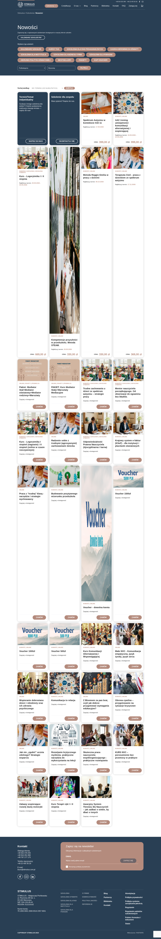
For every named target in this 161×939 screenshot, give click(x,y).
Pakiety (83, 60)
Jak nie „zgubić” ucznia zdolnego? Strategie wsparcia (31, 755)
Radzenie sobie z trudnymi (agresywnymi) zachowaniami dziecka (64, 443)
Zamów (39, 407)
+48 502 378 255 (24, 853)
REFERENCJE (87, 904)
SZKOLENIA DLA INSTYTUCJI (67, 905)
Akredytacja (130, 893)
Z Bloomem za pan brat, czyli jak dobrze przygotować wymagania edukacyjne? (96, 704)
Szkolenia (50, 6)
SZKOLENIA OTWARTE (69, 897)
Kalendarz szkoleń (31, 49)
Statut (127, 924)
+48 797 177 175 (24, 857)
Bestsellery (64, 60)
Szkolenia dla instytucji (33, 55)
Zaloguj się (133, 6)
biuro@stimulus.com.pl (26, 870)
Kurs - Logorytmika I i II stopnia (31, 177)
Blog (86, 6)
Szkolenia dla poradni (100, 55)
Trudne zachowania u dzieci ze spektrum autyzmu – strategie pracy (94, 392)
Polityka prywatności (133, 897)
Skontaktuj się (67, 141)
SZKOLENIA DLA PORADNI (67, 911)
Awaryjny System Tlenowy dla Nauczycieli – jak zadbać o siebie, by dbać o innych (96, 808)
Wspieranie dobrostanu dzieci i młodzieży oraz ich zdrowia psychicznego (31, 704)
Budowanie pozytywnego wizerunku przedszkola (64, 495)
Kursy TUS (54, 49)
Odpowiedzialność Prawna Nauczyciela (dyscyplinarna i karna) (95, 444)
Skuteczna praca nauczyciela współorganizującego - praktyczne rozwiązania (95, 756)
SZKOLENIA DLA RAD (69, 900)
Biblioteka (105, 6)
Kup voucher (100, 60)
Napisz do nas (36, 141)
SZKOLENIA (65, 893)
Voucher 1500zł (123, 493)
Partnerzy (94, 6)
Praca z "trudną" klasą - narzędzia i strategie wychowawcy (31, 496)
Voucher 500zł (58, 651)
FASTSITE (139, 933)
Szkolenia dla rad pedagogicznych (85, 49)
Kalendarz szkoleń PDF (31, 37)
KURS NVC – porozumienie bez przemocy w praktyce (126, 755)
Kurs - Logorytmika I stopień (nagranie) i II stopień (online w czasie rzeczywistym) (32, 446)
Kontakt (116, 6)
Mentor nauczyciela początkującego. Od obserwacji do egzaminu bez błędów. (128, 392)
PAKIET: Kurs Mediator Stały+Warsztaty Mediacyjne (63, 390)
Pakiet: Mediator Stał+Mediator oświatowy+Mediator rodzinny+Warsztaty (30, 391)
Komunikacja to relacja (63, 700)
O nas (76, 6)
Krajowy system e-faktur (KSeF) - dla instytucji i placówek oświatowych (128, 443)
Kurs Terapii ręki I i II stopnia (62, 805)
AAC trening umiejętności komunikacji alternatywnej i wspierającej (123, 125)
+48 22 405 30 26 (132, 1)
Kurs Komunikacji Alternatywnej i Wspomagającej (92, 654)
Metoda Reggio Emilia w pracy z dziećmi (95, 176)
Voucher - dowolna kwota (96, 607)
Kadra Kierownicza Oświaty (125, 49)
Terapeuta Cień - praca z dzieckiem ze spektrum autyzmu (127, 178)
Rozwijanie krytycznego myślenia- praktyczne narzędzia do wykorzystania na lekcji (63, 756)
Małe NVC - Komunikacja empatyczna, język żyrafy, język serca (128, 654)
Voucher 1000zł (27, 651)
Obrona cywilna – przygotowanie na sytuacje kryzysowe (125, 703)
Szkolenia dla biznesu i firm (68, 55)
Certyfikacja (66, 6)
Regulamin (129, 907)
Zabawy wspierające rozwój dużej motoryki (30, 805)
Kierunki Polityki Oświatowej (35, 60)
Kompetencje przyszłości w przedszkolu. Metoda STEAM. (64, 342)
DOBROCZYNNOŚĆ (89, 897)
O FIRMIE (85, 893)
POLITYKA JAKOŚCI (89, 900)
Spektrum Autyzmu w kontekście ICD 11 (94, 121)
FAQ (123, 6)
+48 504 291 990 (121, 1)
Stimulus (21, 13)
